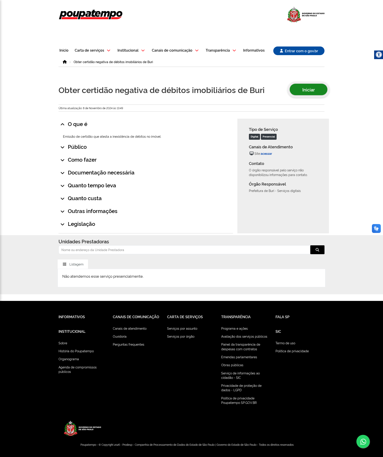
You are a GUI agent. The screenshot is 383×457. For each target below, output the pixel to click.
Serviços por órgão (180, 336)
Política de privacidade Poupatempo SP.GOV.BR (239, 400)
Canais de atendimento (130, 328)
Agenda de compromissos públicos (78, 369)
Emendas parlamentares (239, 357)
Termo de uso (285, 343)
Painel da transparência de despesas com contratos (240, 346)
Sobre (63, 343)
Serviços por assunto (182, 328)
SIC (278, 331)
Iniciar (308, 89)
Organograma (69, 359)
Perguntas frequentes (128, 344)
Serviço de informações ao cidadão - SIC (240, 375)
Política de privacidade (292, 351)
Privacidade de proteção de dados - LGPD (241, 387)
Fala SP (282, 316)
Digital (254, 136)
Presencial (269, 136)
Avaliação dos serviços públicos (244, 336)
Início (63, 50)
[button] (93, 50)
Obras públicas (232, 365)
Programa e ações (234, 328)
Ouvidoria (120, 336)
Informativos (254, 50)
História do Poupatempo (76, 351)
